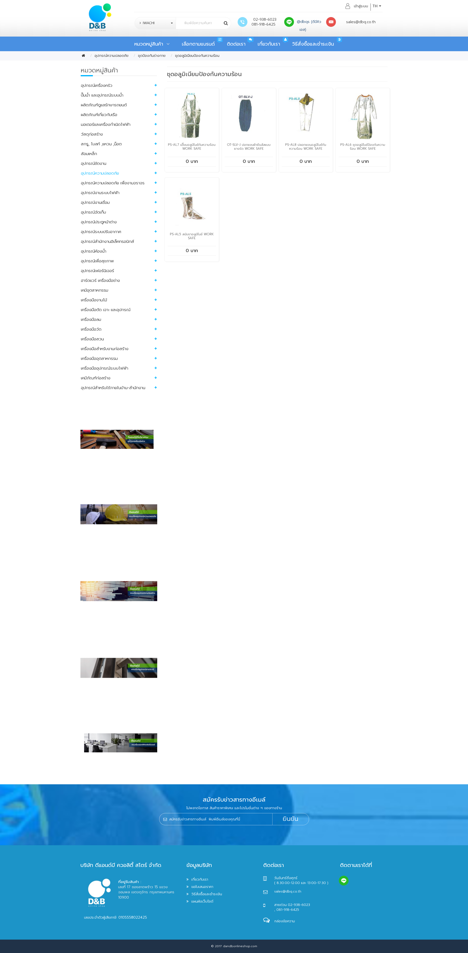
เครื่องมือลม (91, 319)
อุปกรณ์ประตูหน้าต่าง (99, 222)
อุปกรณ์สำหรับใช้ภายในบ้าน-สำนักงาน (113, 387)
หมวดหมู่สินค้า (150, 44)
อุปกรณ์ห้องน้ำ (93, 251)
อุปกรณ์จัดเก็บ (93, 212)
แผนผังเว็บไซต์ (202, 901)
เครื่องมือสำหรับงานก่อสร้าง (104, 348)
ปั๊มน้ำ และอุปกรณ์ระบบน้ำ (102, 95)
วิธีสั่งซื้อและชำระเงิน (313, 44)
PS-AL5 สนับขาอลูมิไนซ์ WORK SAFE (192, 236)
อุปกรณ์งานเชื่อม (95, 202)
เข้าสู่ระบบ (361, 6)
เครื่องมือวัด (91, 329)
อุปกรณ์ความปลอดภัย (111, 55)
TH (375, 6)
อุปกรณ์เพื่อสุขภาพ (97, 261)
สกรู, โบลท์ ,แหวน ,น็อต (101, 144)
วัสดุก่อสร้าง (92, 134)
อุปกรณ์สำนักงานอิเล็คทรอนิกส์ (107, 241)
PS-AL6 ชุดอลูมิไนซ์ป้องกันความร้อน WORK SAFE (362, 146)
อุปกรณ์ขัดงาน (93, 163)
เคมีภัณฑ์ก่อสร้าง (95, 378)
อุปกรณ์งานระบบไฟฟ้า (100, 192)
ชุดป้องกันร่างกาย (152, 55)
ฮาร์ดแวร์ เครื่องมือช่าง (100, 280)
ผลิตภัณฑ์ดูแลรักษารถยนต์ (104, 105)
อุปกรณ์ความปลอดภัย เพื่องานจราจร (113, 183)
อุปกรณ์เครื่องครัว (96, 85)
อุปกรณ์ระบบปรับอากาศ (101, 231)
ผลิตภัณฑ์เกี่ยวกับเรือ (99, 114)
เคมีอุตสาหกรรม (94, 290)
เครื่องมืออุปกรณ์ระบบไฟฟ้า (104, 368)
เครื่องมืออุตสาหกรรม (99, 358)
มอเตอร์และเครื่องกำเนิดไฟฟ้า (105, 124)
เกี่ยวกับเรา (269, 44)
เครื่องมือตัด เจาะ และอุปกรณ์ (105, 309)
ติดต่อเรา (236, 44)
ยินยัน (290, 819)
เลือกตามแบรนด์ (198, 44)
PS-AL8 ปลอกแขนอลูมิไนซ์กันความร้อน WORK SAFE (305, 146)
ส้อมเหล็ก (89, 153)
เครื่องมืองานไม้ (94, 300)
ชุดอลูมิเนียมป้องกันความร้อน (197, 55)
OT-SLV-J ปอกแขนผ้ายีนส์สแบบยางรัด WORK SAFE (249, 146)
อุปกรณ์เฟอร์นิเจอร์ (97, 270)
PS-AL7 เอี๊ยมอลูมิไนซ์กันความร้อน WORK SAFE (191, 146)
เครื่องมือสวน (92, 339)
